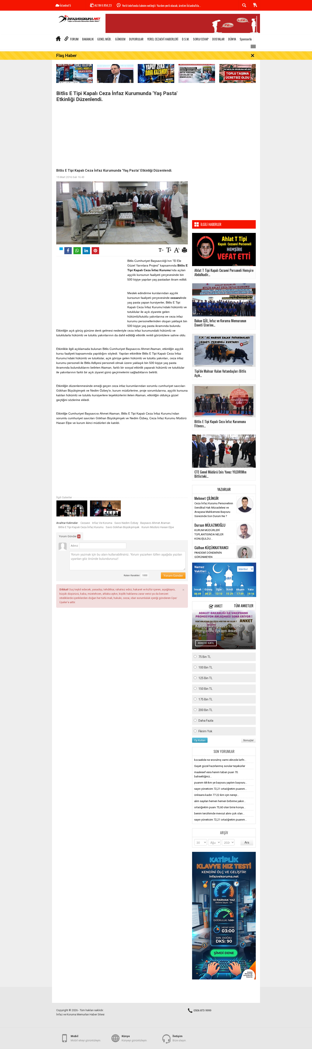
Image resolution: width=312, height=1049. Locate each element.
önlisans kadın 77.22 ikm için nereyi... (216, 795)
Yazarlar (224, 489)
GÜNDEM (120, 39)
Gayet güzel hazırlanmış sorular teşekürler (219, 766)
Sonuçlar (248, 740)
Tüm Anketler (243, 605)
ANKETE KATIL (206, 643)
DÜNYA (232, 39)
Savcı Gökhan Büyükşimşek (122, 527)
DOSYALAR (218, 39)
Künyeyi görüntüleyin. (134, 1038)
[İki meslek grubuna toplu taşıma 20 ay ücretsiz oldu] (237, 73)
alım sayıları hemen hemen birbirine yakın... (220, 801)
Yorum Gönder (69, 536)
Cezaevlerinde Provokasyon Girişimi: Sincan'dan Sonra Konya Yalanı (158, 5)
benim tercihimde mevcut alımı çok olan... (219, 813)
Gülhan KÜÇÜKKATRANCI (211, 547)
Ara (247, 842)
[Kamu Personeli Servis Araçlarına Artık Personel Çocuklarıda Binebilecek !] (196, 73)
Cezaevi (85, 522)
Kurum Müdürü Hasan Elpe (158, 527)
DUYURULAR (136, 39)
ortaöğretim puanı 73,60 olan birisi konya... (220, 807)
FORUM (74, 39)
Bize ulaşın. (179, 1038)
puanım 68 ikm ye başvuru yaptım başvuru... (220, 782)
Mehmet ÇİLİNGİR (206, 498)
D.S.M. (185, 39)
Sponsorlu (246, 39)
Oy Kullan (199, 740)
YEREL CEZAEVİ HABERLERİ (162, 39)
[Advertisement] (122, 134)
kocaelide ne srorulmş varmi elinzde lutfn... (220, 759)
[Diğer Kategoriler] (253, 46)
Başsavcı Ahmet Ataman (155, 522)
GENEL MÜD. (104, 39)
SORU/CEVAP (201, 39)
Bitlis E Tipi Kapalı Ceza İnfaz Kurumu (81, 527)
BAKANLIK (88, 39)
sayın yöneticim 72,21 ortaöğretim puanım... (220, 788)
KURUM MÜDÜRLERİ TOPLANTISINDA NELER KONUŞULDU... (208, 534)
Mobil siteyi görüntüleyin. (86, 1038)
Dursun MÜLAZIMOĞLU (209, 525)
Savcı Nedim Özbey (126, 522)
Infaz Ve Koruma (102, 522)
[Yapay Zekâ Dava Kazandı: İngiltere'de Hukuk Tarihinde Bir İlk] (156, 73)
